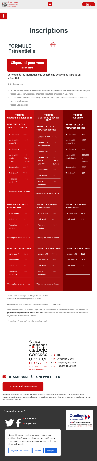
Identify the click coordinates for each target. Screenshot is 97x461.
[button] (3, 16)
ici (15, 299)
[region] (33, 442)
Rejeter (38, 450)
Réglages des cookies (20, 450)
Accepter (51, 450)
